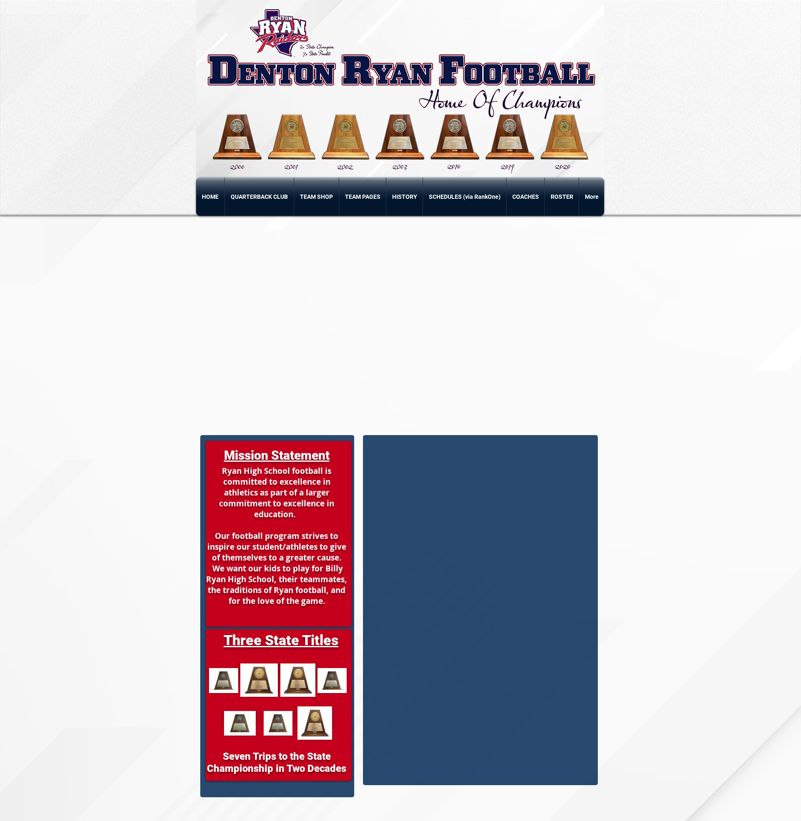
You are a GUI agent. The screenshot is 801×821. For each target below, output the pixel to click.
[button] (362, 197)
